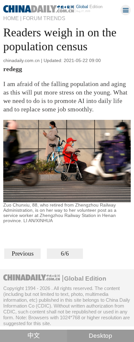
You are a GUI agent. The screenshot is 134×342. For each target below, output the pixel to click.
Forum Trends (44, 18)
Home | (12, 18)
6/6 (65, 253)
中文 (33, 335)
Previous (23, 253)
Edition (89, 6)
